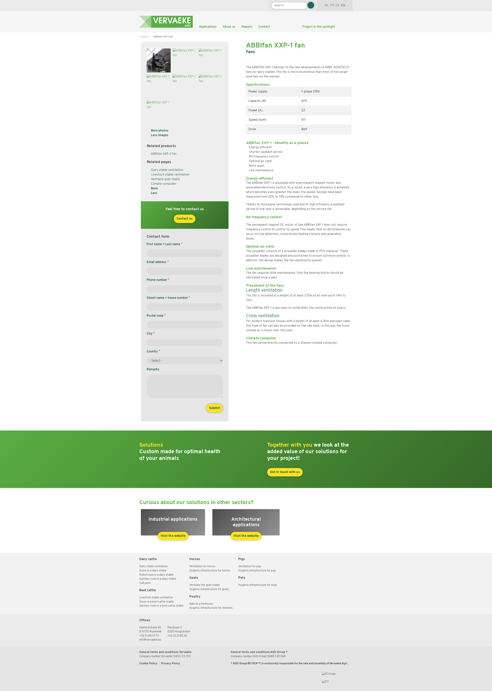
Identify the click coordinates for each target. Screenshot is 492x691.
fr (332, 5)
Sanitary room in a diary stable (157, 579)
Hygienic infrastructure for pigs (257, 571)
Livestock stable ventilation (170, 175)
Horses (195, 559)
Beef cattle (147, 590)
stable (216, 585)
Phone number (157, 280)
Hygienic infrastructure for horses (209, 571)
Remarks (153, 369)
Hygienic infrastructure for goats (209, 589)
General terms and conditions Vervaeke (165, 652)
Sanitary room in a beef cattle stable (161, 606)
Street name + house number (167, 298)
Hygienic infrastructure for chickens (211, 608)
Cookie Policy (148, 663)
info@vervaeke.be (150, 640)
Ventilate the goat (200, 585)
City (149, 334)
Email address (156, 262)
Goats (193, 578)
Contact (264, 27)
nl (327, 5)
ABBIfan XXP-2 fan (163, 154)
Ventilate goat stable (165, 179)
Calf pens (145, 583)
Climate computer (163, 184)
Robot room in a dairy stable (156, 575)
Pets (241, 578)
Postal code (155, 316)
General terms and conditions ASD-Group (258, 652)
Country (152, 352)
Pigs (241, 559)
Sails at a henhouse (201, 604)
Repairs (247, 27)
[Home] (166, 22)
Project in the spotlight (318, 27)
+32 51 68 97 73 (149, 636)
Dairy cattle (148, 559)
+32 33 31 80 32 (177, 636)
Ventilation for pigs (249, 566)
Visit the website (173, 536)
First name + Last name (163, 244)
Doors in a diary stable (152, 571)
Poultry (194, 597)
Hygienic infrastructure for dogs (257, 585)
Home (144, 36)
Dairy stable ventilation (167, 170)
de (338, 5)
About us (229, 27)
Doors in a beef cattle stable (156, 602)
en (343, 5)
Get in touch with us (285, 472)
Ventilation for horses (202, 566)
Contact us (185, 219)
